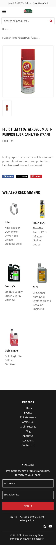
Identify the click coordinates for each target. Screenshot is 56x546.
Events (28, 412)
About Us (28, 436)
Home (5, 29)
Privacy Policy (27, 520)
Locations (28, 440)
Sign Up (28, 506)
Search (13, 516)
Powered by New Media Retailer (27, 538)
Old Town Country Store (31, 535)
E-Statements (28, 417)
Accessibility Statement (32, 516)
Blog (28, 431)
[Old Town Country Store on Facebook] (45, 526)
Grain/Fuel (28, 422)
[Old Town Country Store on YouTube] (50, 526)
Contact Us (28, 445)
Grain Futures (28, 426)
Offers (28, 408)
